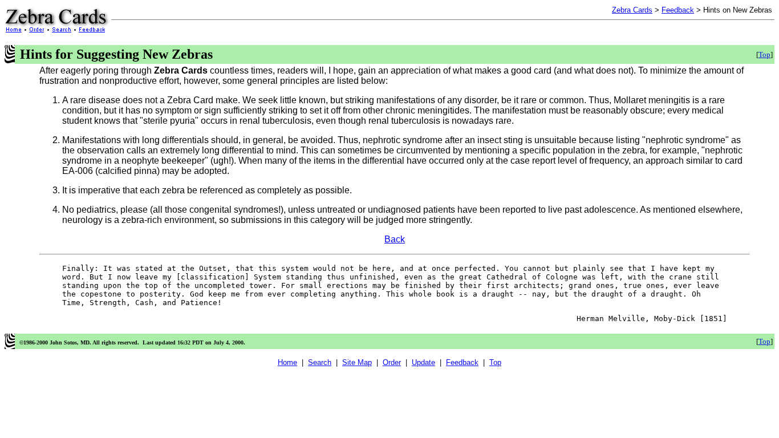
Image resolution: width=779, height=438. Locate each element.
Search (319, 362)
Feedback (678, 10)
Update (423, 362)
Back (394, 239)
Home (287, 362)
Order (392, 362)
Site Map (357, 362)
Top (764, 54)
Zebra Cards (632, 10)
